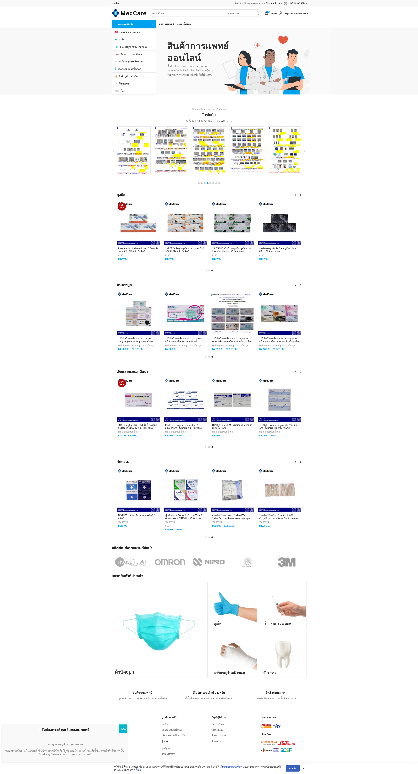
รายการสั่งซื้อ (217, 724)
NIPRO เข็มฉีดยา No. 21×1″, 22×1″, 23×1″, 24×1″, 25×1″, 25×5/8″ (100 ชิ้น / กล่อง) (232, 427)
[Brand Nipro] (208, 562)
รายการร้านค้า (168, 753)
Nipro (215, 435)
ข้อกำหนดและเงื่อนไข (172, 729)
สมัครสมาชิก (301, 13)
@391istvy (226, 121)
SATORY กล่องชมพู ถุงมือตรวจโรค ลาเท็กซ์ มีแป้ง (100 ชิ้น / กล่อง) (134, 250)
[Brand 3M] (286, 562)
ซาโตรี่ (168, 258)
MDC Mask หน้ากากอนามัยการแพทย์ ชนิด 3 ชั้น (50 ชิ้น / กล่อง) (185, 340)
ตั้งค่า (138, 769)
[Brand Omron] (170, 562)
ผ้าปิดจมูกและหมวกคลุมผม (131, 345)
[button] (199, 183)
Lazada (278, 3)
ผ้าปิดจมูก (149, 345)
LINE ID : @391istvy (298, 3)
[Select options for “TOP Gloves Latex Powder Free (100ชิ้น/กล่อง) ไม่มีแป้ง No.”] (299, 214)
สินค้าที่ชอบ (217, 741)
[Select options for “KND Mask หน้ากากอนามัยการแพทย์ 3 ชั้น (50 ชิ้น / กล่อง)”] (299, 304)
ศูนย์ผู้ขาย (166, 748)
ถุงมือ (120, 254)
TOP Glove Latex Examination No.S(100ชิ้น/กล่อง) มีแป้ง (227, 250)
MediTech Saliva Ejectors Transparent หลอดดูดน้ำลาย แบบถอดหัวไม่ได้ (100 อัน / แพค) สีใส (185, 518)
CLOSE (123, 728)
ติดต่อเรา (166, 724)
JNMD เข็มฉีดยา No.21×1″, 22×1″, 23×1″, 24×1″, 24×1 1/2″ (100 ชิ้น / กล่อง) (136, 427)
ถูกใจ (158, 206)
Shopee (270, 3)
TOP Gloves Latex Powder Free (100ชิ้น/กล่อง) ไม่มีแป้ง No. (275, 250)
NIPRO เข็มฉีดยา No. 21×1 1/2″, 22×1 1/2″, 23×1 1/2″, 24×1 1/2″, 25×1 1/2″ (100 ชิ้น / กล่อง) (279, 427)
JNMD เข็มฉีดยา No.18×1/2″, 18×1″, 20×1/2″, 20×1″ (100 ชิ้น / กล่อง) (183, 426)
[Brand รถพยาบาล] (247, 562)
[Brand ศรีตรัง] (131, 562)
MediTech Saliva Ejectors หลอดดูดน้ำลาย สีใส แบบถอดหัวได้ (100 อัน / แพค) (232, 516)
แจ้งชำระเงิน (217, 729)
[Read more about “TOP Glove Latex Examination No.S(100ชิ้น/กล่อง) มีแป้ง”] (252, 214)
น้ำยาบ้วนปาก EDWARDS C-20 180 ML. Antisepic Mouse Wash (136, 516)
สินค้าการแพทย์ (218, 735)
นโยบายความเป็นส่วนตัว (173, 735)
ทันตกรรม (123, 521)
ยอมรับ (292, 768)
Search (257, 13)
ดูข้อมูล (158, 221)
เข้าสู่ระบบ (288, 13)
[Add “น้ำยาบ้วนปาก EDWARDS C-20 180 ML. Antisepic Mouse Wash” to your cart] (158, 481)
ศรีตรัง (175, 258)
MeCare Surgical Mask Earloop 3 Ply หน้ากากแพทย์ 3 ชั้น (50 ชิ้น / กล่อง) (136, 340)
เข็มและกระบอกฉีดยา (128, 431)
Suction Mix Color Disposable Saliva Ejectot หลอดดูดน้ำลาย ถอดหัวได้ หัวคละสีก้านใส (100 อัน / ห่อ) (279, 518)
